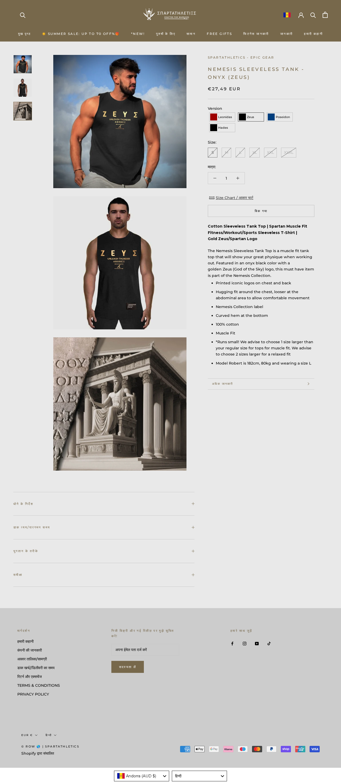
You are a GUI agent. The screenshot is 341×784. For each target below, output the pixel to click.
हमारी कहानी (313, 34)
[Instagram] (244, 643)
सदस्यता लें (127, 667)
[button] (222, 117)
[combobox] (141, 776)
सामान (191, 34)
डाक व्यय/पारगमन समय (31, 527)
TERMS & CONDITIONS (38, 685)
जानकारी (286, 34)
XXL (270, 152)
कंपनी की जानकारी (29, 650)
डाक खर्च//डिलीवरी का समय (36, 667)
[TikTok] (269, 643)
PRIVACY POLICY (33, 694)
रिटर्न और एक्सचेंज (29, 676)
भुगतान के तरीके (25, 551)
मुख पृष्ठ (24, 34)
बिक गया (261, 211)
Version (215, 108)
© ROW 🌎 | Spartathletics (50, 746)
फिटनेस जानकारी (256, 34)
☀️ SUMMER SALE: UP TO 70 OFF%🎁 (81, 34)
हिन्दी (49, 735)
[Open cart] (325, 15)
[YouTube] (257, 643)
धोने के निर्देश (23, 504)
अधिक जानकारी (222, 384)
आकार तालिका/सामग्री (32, 659)
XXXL (288, 152)
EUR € (27, 735)
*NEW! (138, 34)
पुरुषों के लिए (165, 34)
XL (254, 152)
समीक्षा (17, 575)
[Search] (23, 15)
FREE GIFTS (219, 34)
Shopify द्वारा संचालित (37, 753)
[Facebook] (232, 643)
